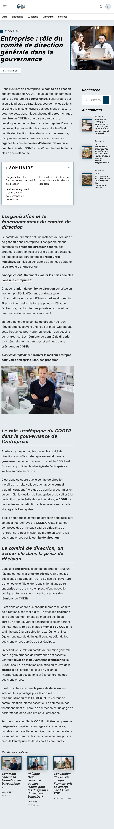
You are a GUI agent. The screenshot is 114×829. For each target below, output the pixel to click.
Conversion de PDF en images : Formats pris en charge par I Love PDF (62, 783)
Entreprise (10, 71)
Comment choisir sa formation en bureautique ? (11, 780)
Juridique (99, 116)
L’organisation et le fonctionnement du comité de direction (20, 180)
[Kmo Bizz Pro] (21, 6)
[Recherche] (101, 6)
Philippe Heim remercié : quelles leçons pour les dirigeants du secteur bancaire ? (37, 785)
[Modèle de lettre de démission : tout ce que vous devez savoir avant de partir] (87, 125)
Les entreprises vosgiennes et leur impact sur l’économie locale (103, 180)
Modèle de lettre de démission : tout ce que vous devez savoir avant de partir (102, 126)
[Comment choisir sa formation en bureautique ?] (11, 763)
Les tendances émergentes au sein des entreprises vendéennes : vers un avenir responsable (102, 153)
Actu (55, 798)
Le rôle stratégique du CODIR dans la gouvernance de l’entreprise (18, 194)
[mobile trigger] (5, 6)
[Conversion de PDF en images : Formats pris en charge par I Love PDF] (63, 763)
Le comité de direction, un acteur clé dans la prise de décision (54, 180)
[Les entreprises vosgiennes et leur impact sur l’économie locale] (87, 179)
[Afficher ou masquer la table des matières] (51, 168)
